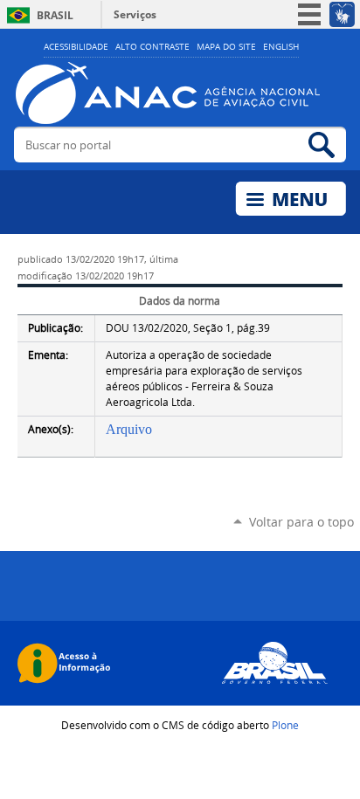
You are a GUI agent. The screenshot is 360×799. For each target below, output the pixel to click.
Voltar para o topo (301, 521)
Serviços (135, 14)
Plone (285, 725)
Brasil (55, 15)
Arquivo (129, 429)
